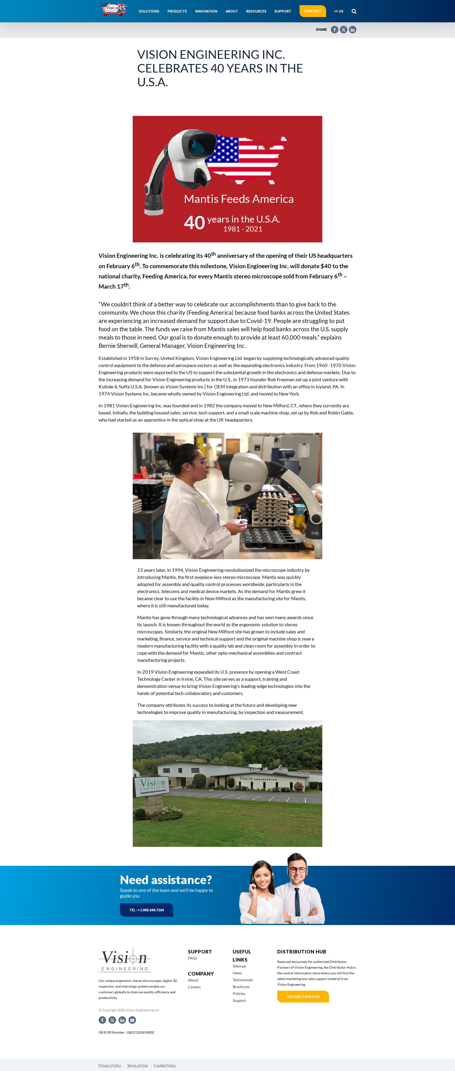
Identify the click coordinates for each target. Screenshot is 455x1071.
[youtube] (132, 1020)
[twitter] (112, 1020)
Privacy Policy (109, 1065)
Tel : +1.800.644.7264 (146, 910)
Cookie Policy (165, 1065)
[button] (354, 11)
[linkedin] (122, 1020)
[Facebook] (332, 28)
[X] (341, 28)
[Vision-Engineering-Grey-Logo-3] (125, 949)
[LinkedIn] (350, 28)
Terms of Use (137, 1065)
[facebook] (102, 1020)
